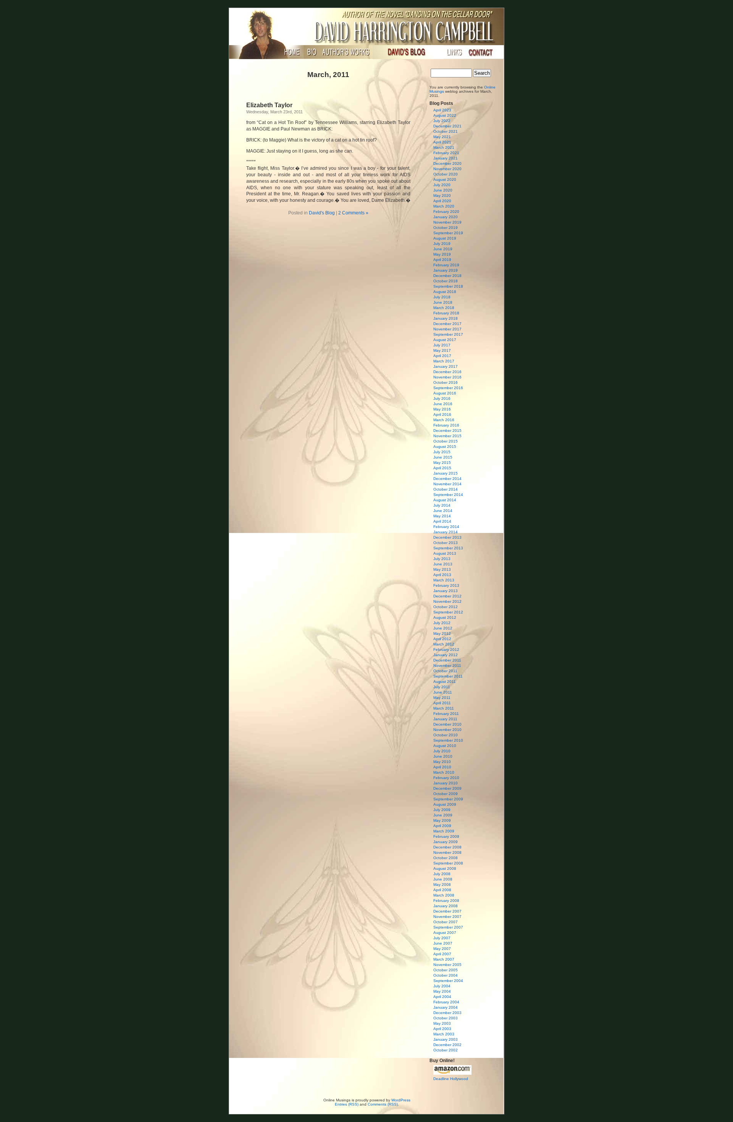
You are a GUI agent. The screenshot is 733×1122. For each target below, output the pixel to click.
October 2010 (445, 735)
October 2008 (445, 858)
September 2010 (448, 740)
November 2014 (447, 484)
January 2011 (445, 719)
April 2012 (442, 639)
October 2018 (445, 281)
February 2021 (446, 153)
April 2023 (442, 110)
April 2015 (442, 468)
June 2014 (442, 511)
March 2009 (443, 831)
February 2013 (446, 585)
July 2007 (441, 938)
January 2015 (445, 473)
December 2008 (447, 847)
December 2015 (447, 430)
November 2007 (447, 916)
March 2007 (443, 959)
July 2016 (441, 398)
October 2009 (445, 794)
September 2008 (448, 863)
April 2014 (442, 521)
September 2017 (448, 334)
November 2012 (447, 601)
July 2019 (441, 243)
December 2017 (447, 324)
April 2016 (442, 414)
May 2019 (442, 254)
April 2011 (442, 703)
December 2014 (447, 478)
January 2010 (445, 783)
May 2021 (442, 137)
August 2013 (444, 553)
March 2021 (443, 147)
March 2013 (443, 580)
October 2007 (445, 922)
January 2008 (445, 906)
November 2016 (447, 377)
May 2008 (442, 884)
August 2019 (444, 238)
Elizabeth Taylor (269, 105)
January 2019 (445, 270)
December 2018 (447, 276)
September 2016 (448, 388)
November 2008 (447, 852)
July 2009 (441, 810)
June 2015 (442, 457)
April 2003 (442, 1029)
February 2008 (446, 900)
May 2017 (442, 350)
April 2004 (442, 997)
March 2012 (443, 644)
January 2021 (445, 158)
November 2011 (447, 665)
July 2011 (441, 687)
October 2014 (445, 489)
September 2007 (448, 927)
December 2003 (447, 1013)
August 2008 (444, 868)
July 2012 (441, 623)
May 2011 (441, 697)
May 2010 (442, 762)
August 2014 (444, 500)
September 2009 (448, 799)
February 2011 (446, 714)
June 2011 (442, 692)
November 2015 (447, 436)
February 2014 (446, 527)
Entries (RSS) (346, 1104)
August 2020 (444, 179)
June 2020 (442, 190)
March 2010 (443, 772)
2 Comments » (353, 213)
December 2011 (447, 660)
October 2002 (445, 1050)
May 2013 (442, 569)
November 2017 (447, 329)
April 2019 (442, 260)
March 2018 (443, 308)
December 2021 (447, 126)
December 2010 (447, 724)
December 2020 (447, 163)
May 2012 (442, 633)
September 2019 (448, 233)
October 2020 (445, 174)
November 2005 (447, 965)
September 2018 (448, 286)
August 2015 (444, 446)
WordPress (400, 1100)
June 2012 (442, 628)
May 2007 (442, 949)
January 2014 (445, 532)
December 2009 (447, 788)
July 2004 (441, 986)
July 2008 (441, 874)
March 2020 (443, 206)
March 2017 (443, 361)
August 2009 (444, 804)
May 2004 (442, 991)
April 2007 (442, 954)
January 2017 (445, 366)
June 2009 (442, 815)
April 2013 (442, 575)
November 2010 (447, 730)
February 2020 (446, 211)
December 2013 (447, 537)
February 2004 (446, 1002)
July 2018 (441, 297)
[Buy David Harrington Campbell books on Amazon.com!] (452, 1073)
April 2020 (442, 201)
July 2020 (441, 185)
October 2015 (445, 441)
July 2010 (441, 751)
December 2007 (447, 911)
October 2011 (445, 671)
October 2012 (445, 607)
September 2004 (448, 981)
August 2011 (444, 681)
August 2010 (444, 746)
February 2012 (446, 649)
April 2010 (442, 767)
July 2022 (441, 121)
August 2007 (444, 932)
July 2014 (441, 505)
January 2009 (445, 842)
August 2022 (444, 115)
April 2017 (442, 356)
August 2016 (444, 393)
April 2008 (442, 890)
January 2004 (445, 1007)
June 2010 (442, 756)
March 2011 (443, 708)
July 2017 (441, 345)
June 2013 (442, 564)
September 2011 (448, 676)
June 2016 (442, 404)
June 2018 (442, 302)
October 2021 (445, 131)
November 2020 (447, 169)
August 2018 (444, 292)
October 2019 (445, 227)
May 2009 (442, 820)
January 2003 (445, 1039)
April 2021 (442, 142)
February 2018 (446, 313)
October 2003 (445, 1018)
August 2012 (444, 617)
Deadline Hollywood (450, 1079)
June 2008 (442, 879)
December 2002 (447, 1045)
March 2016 (443, 420)
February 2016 (446, 425)
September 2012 (448, 612)
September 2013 (448, 548)
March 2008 (443, 895)
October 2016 (445, 382)
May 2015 (442, 462)
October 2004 (445, 975)
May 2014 (442, 516)
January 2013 (445, 591)
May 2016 (442, 409)
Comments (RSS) (383, 1104)
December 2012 (447, 596)
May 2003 (442, 1023)
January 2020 (445, 217)
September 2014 (448, 495)
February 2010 (446, 778)
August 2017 (444, 340)
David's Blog (322, 213)
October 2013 (445, 543)
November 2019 (447, 222)
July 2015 (441, 452)
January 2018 (445, 318)
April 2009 (442, 826)
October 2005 (445, 970)
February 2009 (446, 836)
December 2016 (447, 372)
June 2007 (442, 943)
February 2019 (446, 265)
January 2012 (445, 655)
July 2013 (441, 559)
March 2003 (443, 1034)
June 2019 (442, 249)
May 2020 (442, 195)
